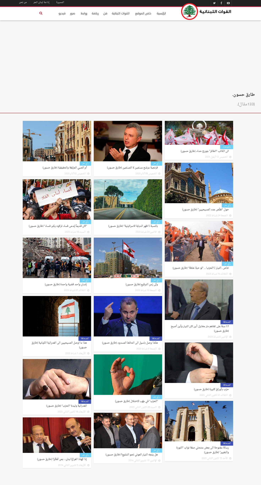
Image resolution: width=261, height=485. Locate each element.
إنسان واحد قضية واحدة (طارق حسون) (66, 284)
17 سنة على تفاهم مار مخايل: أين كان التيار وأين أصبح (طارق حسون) (200, 328)
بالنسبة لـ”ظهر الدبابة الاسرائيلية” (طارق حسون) (133, 226)
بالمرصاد (227, 147)
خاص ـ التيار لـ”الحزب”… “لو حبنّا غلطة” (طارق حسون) (201, 268)
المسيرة (60, 2)
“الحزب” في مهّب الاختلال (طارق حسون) (136, 401)
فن (105, 13)
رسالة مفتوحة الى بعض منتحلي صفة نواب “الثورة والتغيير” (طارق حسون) (202, 450)
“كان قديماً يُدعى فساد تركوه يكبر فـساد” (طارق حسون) (58, 226)
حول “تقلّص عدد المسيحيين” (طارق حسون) (205, 209)
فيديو (62, 13)
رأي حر (156, 163)
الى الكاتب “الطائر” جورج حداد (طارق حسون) (205, 151)
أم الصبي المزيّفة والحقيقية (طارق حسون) (65, 168)
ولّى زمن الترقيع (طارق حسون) (142, 284)
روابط (84, 13)
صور (72, 13)
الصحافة (227, 322)
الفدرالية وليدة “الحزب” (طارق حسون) (66, 406)
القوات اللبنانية (121, 13)
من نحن (23, 2)
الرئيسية (161, 13)
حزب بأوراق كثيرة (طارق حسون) (211, 389)
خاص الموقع (143, 13)
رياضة (95, 13)
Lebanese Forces (206, 11)
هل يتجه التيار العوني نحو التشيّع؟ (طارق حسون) (132, 455)
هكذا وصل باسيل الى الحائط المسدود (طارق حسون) (130, 343)
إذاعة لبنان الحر (41, 2)
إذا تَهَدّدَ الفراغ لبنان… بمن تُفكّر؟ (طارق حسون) (62, 459)
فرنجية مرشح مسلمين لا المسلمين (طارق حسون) (132, 168)
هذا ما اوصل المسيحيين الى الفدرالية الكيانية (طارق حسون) (59, 345)
